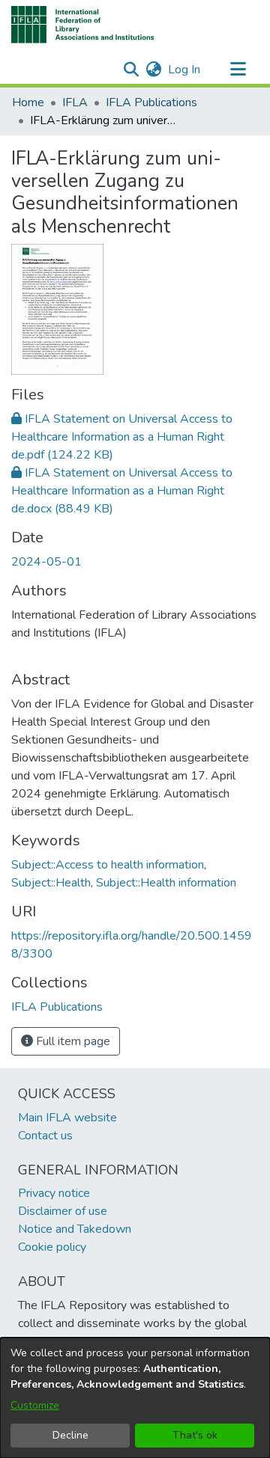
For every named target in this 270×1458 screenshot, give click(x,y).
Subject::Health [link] (51, 883)
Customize (34, 1405)
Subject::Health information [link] (166, 883)
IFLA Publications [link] (151, 102)
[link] (121, 437)
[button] (82, 24)
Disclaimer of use (62, 1211)
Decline (70, 1435)
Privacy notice (54, 1193)
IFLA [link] (75, 102)
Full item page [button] (71, 1041)
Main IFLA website (67, 1117)
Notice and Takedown (74, 1229)
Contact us (45, 1135)
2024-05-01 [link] (46, 562)
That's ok (195, 1435)
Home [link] (28, 102)
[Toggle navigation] (238, 69)
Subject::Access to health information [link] (107, 865)
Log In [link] (185, 69)
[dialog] (135, 1398)
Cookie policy (52, 1247)
